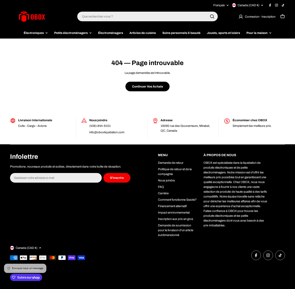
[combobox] (147, 16)
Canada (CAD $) (248, 5)
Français (219, 5)
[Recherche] (212, 16)
